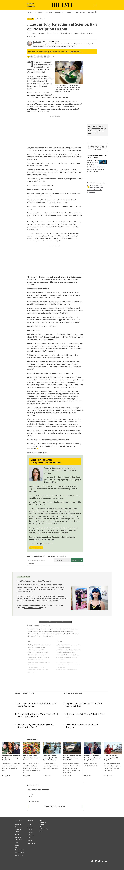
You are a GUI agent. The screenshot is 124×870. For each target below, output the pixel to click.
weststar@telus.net (59, 46)
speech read (63, 202)
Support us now (36, 548)
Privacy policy (30, 563)
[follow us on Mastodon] (38, 56)
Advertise (18, 840)
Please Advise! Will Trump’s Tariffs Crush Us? (85, 715)
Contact (17, 834)
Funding (18, 837)
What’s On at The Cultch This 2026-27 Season (96, 156)
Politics (42, 19)
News (30, 12)
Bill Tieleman (37, 41)
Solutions (59, 12)
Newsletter (18, 827)
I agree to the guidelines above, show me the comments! (55, 622)
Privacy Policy (17, 846)
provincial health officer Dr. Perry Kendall (50, 407)
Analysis (38, 12)
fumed (45, 165)
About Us (18, 824)
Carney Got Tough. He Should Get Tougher (82, 725)
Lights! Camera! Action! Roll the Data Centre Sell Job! (84, 704)
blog (73, 46)
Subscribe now (77, 560)
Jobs (16, 842)
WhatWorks (31, 843)
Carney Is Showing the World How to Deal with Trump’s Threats (38, 715)
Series (30, 840)
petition (34, 178)
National (30, 832)
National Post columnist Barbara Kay (54, 301)
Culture (49, 12)
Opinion (30, 19)
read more (92, 133)
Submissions (19, 850)
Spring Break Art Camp (32, 607)
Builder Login (42, 825)
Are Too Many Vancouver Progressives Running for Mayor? (36, 725)
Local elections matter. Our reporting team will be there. (46, 461)
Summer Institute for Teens (47, 605)
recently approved (59, 101)
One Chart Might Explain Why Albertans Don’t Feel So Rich (37, 704)
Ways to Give (19, 852)
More (69, 12)
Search (91, 12)
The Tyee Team (18, 831)
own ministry (75, 156)
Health (37, 19)
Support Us (80, 12)
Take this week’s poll (55, 806)
